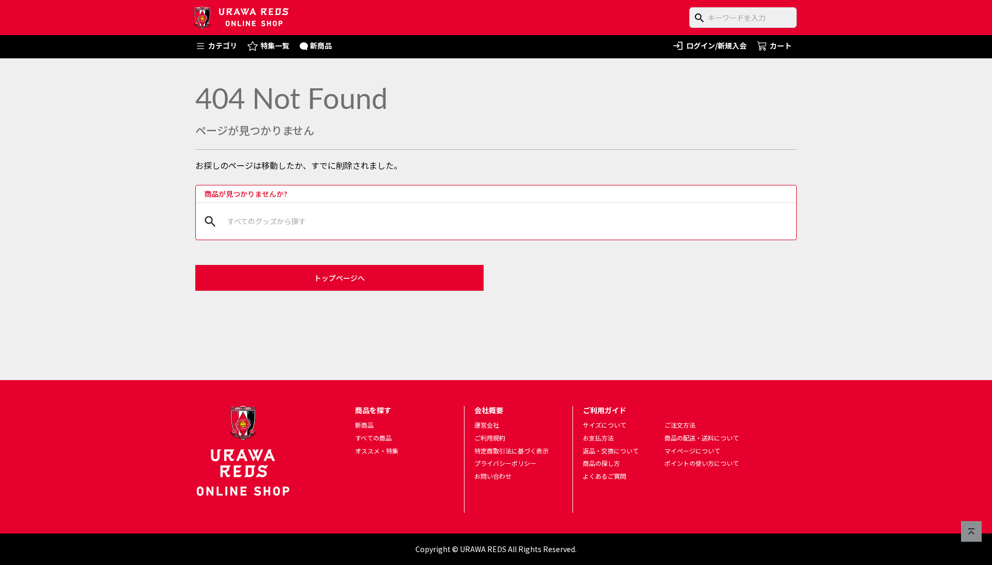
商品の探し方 (601, 463)
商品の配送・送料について (701, 437)
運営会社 (486, 424)
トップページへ (339, 278)
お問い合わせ (493, 476)
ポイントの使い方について (701, 463)
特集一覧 (274, 45)
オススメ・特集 (376, 450)
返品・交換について (611, 450)
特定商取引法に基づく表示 (511, 450)
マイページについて (692, 450)
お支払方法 (598, 437)
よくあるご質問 (604, 476)
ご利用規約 (489, 437)
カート (781, 45)
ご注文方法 (679, 424)
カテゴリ (222, 45)
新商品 (321, 45)
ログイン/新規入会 (716, 45)
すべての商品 (373, 437)
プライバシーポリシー (505, 463)
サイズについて (604, 424)
